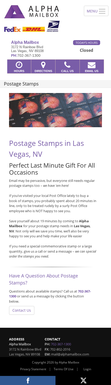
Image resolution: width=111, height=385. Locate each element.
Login (87, 369)
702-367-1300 (61, 344)
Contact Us (21, 310)
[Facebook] (28, 380)
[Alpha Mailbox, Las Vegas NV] (39, 18)
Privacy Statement (33, 369)
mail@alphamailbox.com (70, 354)
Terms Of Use (64, 369)
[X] (83, 380)
